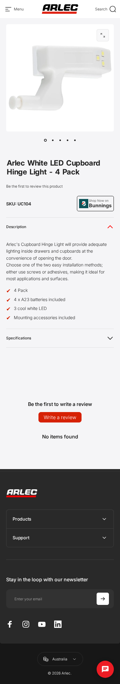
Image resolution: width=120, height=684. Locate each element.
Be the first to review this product (34, 186)
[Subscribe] (103, 599)
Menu (18, 10)
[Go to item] (45, 140)
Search (106, 10)
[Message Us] (105, 669)
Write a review (60, 417)
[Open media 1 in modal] (103, 35)
